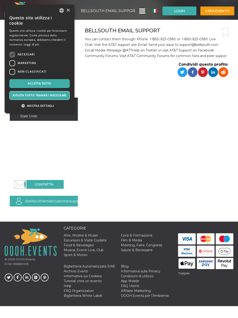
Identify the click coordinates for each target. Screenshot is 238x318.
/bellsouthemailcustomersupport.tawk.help (51, 201)
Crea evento (217, 11)
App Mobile (130, 281)
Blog (125, 266)
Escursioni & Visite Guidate (85, 240)
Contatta (44, 184)
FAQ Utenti (130, 286)
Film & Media (131, 240)
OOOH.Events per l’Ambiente (145, 296)
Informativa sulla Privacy (140, 271)
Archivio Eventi (76, 271)
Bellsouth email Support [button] (108, 11)
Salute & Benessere (137, 250)
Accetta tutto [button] (39, 83)
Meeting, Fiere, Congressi (141, 245)
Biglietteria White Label (83, 296)
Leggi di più (31, 44)
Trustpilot (184, 273)
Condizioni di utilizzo (137, 276)
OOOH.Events (25, 259)
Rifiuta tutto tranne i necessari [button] (39, 95)
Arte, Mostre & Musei (81, 235)
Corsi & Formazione (136, 235)
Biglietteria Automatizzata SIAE (89, 266)
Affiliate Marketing (136, 291)
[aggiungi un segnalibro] (225, 32)
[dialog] (39, 59)
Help (67, 286)
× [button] (68, 10)
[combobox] (61, 10)
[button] (142, 11)
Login (179, 11)
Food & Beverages (79, 245)
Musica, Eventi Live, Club (84, 250)
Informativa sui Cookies (83, 276)
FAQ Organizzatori (79, 291)
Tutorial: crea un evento (83, 281)
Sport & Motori (75, 255)
